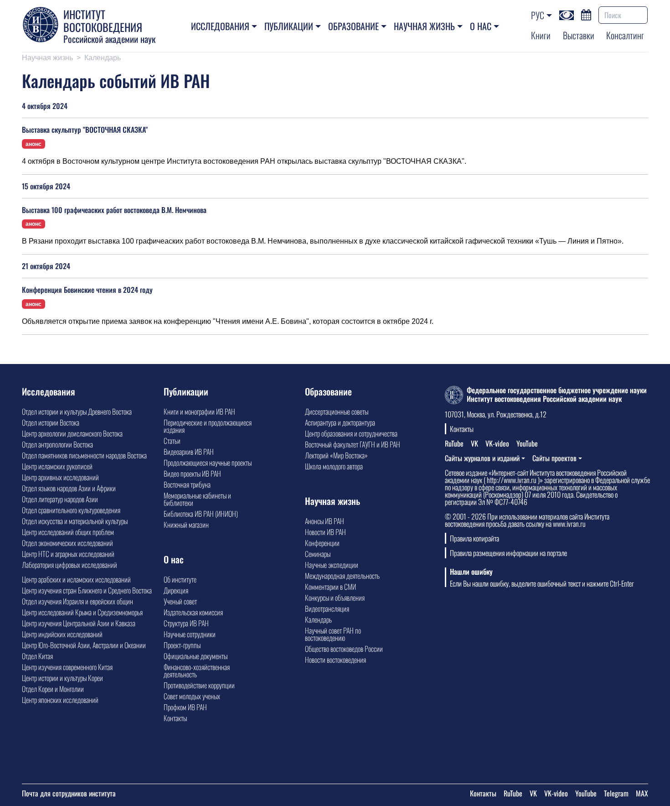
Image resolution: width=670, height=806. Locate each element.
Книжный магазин (186, 524)
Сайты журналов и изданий (482, 457)
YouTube (527, 443)
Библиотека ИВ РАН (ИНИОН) (201, 513)
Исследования (220, 26)
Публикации (288, 26)
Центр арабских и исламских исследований (76, 579)
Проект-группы (182, 645)
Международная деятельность (342, 575)
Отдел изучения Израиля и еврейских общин (77, 601)
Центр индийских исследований (62, 634)
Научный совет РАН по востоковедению (333, 634)
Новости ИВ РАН (325, 532)
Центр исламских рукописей (57, 466)
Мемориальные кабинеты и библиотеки (197, 499)
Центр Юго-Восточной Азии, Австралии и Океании (84, 645)
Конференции (322, 542)
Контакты (175, 718)
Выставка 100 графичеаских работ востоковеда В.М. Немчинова (114, 209)
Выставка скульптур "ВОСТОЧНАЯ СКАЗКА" (85, 129)
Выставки (578, 35)
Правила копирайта (474, 538)
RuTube (454, 443)
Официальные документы (195, 656)
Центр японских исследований (60, 699)
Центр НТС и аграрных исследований (68, 553)
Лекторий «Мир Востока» (336, 455)
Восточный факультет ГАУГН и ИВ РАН (352, 444)
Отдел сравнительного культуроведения (71, 510)
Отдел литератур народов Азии (60, 499)
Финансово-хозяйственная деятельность (197, 670)
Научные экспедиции (331, 564)
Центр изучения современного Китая (67, 667)
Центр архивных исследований (60, 477)
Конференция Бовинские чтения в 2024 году (87, 289)
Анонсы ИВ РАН (324, 521)
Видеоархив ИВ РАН (189, 451)
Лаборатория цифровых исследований (69, 564)
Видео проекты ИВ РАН (192, 473)
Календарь (318, 619)
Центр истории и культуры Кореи (62, 677)
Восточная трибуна (187, 484)
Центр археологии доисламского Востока (72, 433)
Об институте (180, 579)
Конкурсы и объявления (335, 597)
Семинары (317, 553)
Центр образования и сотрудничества (351, 433)
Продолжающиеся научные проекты (208, 462)
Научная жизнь (424, 26)
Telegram (616, 793)
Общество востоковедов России (344, 648)
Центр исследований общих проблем (68, 532)
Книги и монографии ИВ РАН (199, 411)
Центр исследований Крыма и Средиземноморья (82, 612)
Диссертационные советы (336, 411)
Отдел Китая (37, 656)
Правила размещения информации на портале (508, 552)
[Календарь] (586, 13)
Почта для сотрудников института (69, 793)
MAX (642, 793)
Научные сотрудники (190, 634)
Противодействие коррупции (199, 685)
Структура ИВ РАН (186, 623)
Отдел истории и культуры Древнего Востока (77, 411)
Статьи (172, 440)
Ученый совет (180, 601)
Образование (353, 26)
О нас (480, 26)
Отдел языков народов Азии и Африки (69, 488)
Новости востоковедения (335, 659)
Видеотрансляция (327, 608)
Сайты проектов (554, 457)
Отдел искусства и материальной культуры (75, 521)
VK (474, 443)
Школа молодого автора (334, 466)
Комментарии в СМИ (330, 586)
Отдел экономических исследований (67, 542)
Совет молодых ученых (192, 696)
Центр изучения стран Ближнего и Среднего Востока (87, 590)
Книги (541, 35)
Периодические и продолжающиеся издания (208, 426)
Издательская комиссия (193, 612)
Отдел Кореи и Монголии (53, 688)
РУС (537, 15)
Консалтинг (625, 35)
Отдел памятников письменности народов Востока (84, 455)
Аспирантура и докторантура (340, 422)
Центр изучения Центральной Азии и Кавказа (78, 623)
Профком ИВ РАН (185, 707)
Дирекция (176, 590)
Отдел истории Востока (50, 422)
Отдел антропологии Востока (57, 444)
